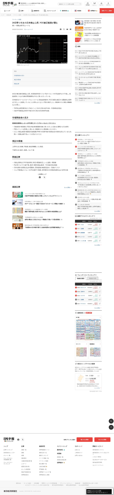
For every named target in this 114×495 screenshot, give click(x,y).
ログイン (108, 5)
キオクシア (83, 287)
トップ (8, 11)
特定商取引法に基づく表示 (90, 483)
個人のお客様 (85, 439)
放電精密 (82, 232)
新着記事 (9, 15)
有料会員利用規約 (71, 485)
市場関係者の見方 (19, 75)
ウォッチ (101, 5)
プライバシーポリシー (66, 483)
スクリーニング (51, 11)
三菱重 (82, 228)
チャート (95, 5)
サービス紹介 (27, 483)
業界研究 (64, 11)
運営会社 (18, 483)
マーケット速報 (17, 15)
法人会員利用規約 (84, 485)
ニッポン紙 (83, 240)
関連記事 (16, 84)
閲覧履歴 (88, 5)
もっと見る (67, 187)
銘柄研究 (36, 11)
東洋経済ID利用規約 (57, 485)
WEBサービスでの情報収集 (49, 483)
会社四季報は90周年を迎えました (27, 5)
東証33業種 (17, 79)
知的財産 (77, 483)
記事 (22, 11)
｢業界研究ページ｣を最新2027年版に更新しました (33, 3)
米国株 (79, 11)
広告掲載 (36, 483)
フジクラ (82, 295)
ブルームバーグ (28, 29)
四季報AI (93, 11)
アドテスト (83, 303)
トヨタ (82, 224)
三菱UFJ (82, 291)
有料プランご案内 (107, 11)
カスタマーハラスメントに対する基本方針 (37, 485)
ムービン (82, 236)
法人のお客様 (102, 439)
